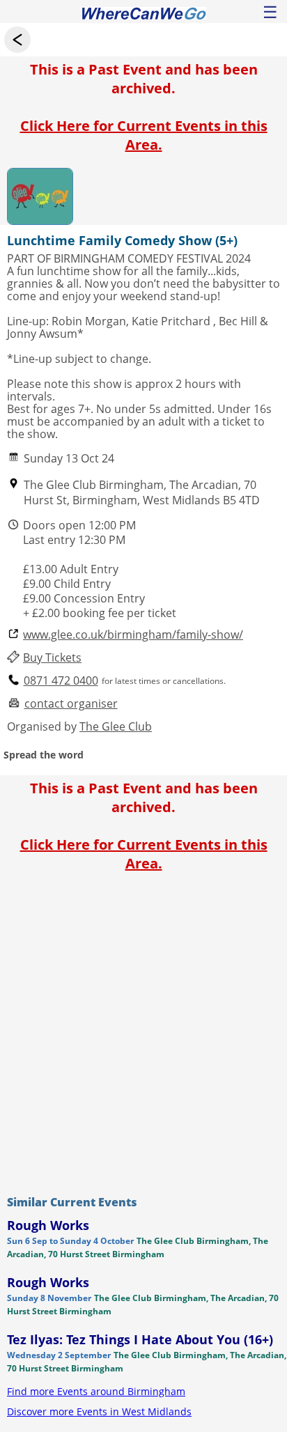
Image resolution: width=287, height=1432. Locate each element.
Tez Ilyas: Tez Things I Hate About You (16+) (140, 1339)
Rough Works (48, 1225)
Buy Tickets (52, 658)
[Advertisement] (143, 1030)
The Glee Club (115, 726)
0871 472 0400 (61, 681)
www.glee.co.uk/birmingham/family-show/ (133, 635)
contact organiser (71, 703)
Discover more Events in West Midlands (99, 1411)
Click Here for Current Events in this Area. (143, 135)
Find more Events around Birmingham (96, 1391)
